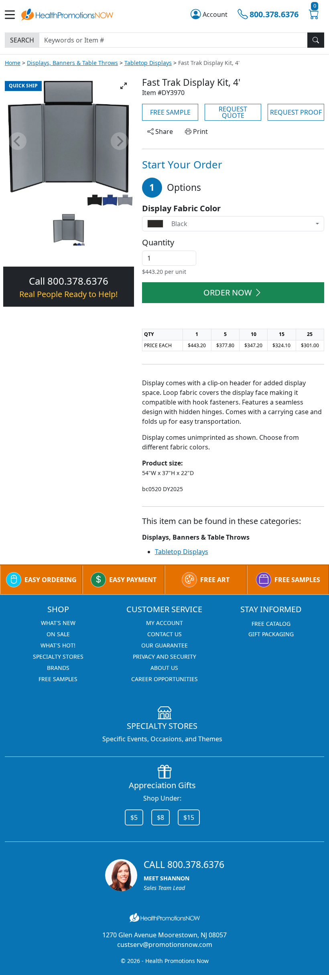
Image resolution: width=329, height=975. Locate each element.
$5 (134, 817)
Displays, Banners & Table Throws (72, 63)
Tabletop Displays (148, 63)
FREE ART (214, 579)
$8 (160, 817)
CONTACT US (164, 634)
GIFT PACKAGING (271, 634)
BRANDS (58, 668)
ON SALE (58, 634)
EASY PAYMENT (132, 579)
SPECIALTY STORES (58, 656)
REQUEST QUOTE (233, 112)
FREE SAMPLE (170, 112)
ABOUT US (164, 668)
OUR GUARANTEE (164, 645)
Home (12, 63)
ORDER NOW (227, 292)
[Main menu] (13, 14)
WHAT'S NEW (58, 623)
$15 (188, 817)
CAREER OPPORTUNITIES (164, 679)
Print (199, 131)
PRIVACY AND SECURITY (164, 656)
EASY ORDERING (50, 579)
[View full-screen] (123, 86)
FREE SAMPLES (297, 579)
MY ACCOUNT (164, 623)
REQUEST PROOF (296, 112)
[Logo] (67, 13)
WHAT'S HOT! (58, 645)
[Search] (315, 40)
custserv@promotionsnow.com (164, 944)
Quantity (158, 242)
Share (163, 131)
